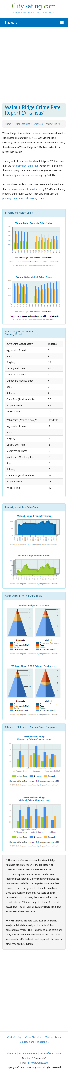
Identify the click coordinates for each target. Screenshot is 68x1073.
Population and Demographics (34, 1042)
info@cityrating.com (38, 1062)
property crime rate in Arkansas (18, 198)
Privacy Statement (28, 1053)
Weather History (53, 1037)
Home (8, 124)
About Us (11, 1053)
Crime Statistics (22, 124)
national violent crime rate (25, 165)
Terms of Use (46, 1053)
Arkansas (38, 124)
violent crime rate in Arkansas (26, 189)
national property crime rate (20, 175)
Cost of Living (14, 1037)
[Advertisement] (34, 64)
